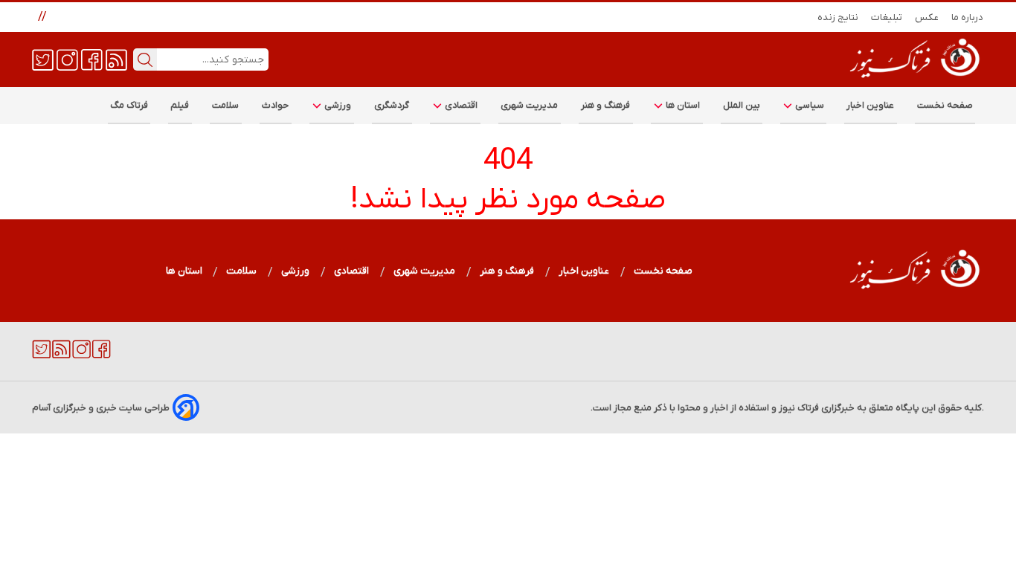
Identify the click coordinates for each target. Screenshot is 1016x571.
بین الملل (741, 105)
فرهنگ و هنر (606, 105)
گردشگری (392, 105)
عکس (927, 17)
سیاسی (808, 105)
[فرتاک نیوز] (913, 79)
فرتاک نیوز (799, 407)
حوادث (275, 105)
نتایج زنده (838, 17)
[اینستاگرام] (67, 58)
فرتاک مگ (129, 105)
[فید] (116, 58)
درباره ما (967, 17)
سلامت (225, 105)
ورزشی (337, 105)
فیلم (180, 105)
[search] (145, 59)
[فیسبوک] (92, 58)
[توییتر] (43, 58)
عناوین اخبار (870, 105)
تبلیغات (887, 17)
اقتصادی (460, 105)
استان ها (682, 105)
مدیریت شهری (530, 105)
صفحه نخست (945, 105)
